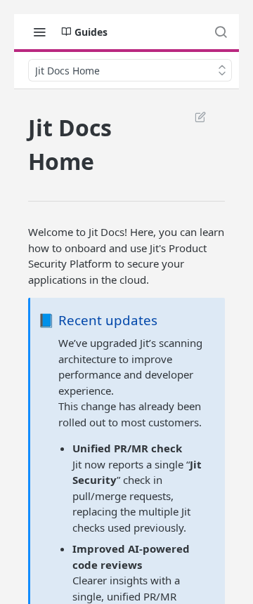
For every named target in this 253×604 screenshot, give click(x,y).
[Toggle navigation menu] (39, 31)
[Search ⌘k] (220, 31)
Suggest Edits (193, 116)
